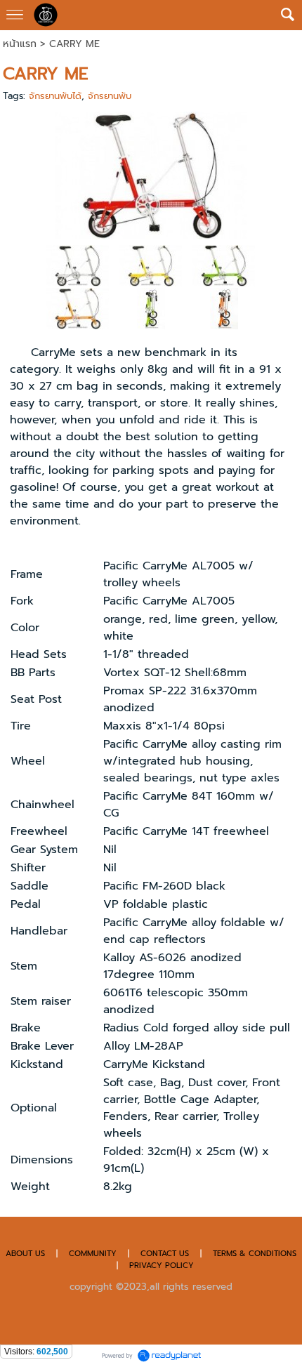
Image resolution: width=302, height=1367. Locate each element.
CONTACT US (166, 1254)
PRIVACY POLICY (161, 1266)
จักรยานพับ (109, 96)
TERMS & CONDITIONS (254, 1254)
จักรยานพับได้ (55, 96)
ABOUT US (25, 1254)
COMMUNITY (93, 1254)
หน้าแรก (20, 44)
